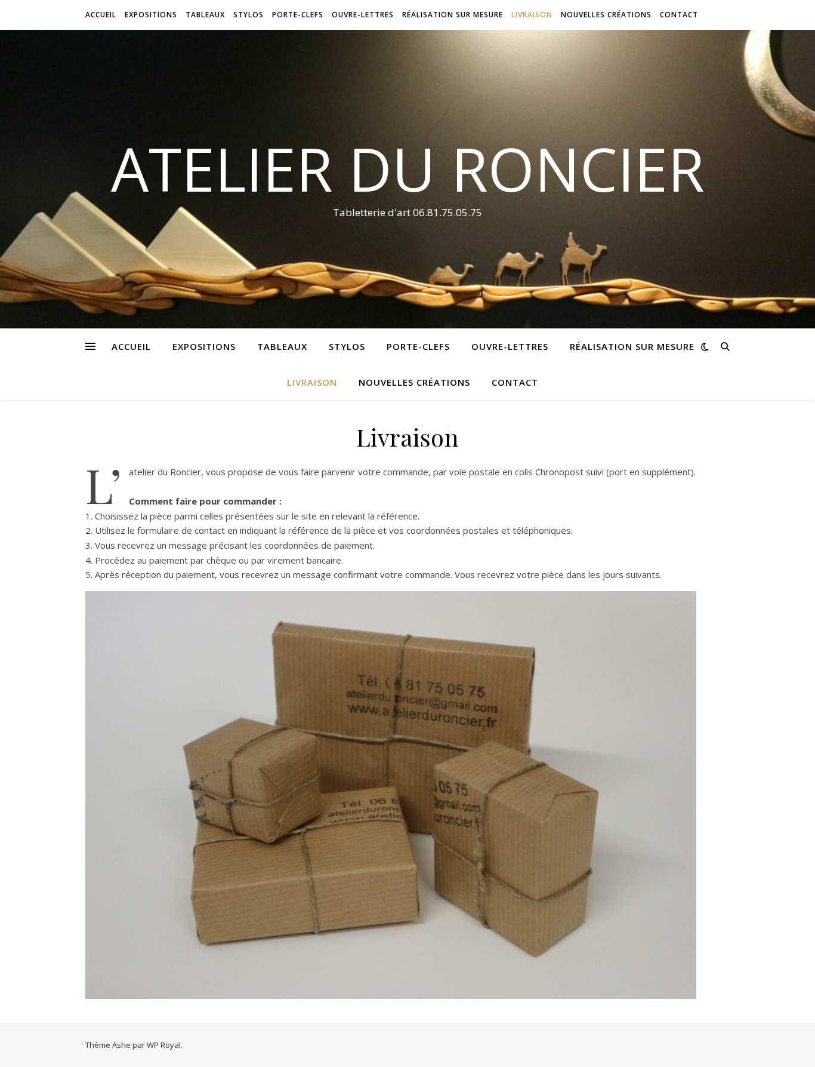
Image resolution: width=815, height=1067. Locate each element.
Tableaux (205, 15)
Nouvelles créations (606, 15)
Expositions (151, 15)
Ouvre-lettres (363, 15)
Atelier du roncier (408, 168)
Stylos (248, 15)
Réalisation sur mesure (452, 15)
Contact (679, 15)
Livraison (531, 15)
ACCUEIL (100, 15)
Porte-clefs (297, 15)
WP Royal (164, 1045)
